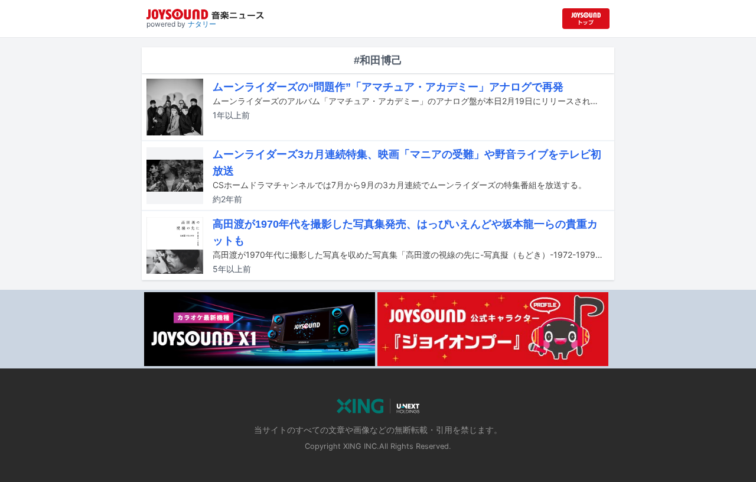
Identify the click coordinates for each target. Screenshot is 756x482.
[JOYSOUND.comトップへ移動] (586, 18)
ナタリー (202, 24)
